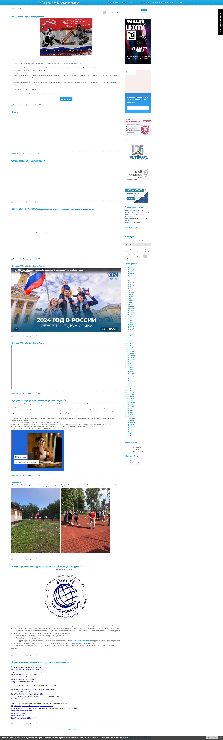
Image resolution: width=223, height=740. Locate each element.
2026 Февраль (131, 426)
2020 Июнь (130, 300)
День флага (16, 482)
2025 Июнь (130, 410)
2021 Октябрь (131, 328)
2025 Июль (130, 412)
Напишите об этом (138, 108)
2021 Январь (130, 310)
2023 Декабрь (131, 377)
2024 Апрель (130, 385)
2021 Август (130, 324)
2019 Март (130, 271)
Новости (15, 105)
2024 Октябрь (131, 394)
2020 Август (130, 304)
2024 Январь (130, 379)
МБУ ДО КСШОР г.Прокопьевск (61, 2)
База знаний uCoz (135, 465)
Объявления (128, 220)
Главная (13, 8)
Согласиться (212, 737)
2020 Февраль (131, 293)
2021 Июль (130, 322)
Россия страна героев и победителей (27, 16)
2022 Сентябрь (131, 349)
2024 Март (130, 383)
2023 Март (130, 361)
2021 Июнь (130, 320)
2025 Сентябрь (131, 416)
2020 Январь (130, 291)
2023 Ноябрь (130, 375)
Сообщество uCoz (135, 463)
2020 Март (130, 295)
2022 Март (130, 338)
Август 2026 (137, 240)
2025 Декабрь (131, 422)
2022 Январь (130, 334)
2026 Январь (130, 424)
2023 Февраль (131, 359)
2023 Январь (130, 357)
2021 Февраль (131, 312)
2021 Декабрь (131, 332)
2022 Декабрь (131, 355)
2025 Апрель (130, 406)
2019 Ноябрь (130, 287)
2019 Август (130, 281)
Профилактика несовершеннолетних (28, 160)
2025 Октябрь (131, 418)
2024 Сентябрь (131, 393)
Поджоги (15, 112)
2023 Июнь (130, 367)
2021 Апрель (130, 316)
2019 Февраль (131, 269)
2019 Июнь (130, 277)
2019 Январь (130, 267)
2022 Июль (130, 345)
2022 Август (130, 347)
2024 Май (129, 387)
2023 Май (129, 365)
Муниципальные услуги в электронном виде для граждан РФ (38, 400)
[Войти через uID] (138, 231)
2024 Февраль (131, 381)
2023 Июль (130, 369)
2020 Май (129, 298)
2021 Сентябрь (131, 326)
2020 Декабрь (131, 308)
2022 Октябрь (131, 351)
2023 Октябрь (131, 373)
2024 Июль (130, 391)
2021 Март (130, 314)
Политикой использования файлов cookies (113, 738)
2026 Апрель (130, 430)
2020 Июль (130, 302)
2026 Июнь (130, 434)
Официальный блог (135, 461)
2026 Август (130, 438)
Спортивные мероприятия (132, 210)
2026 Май (129, 432)
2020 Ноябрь (130, 306)
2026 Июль (130, 436)
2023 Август (130, 371)
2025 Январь (130, 400)
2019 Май (129, 275)
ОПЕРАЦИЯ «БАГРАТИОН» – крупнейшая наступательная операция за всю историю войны (53, 209)
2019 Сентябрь (131, 283)
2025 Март (130, 404)
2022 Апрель (130, 340)
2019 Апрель (130, 273)
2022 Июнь (130, 343)
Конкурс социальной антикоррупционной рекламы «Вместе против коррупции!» (47, 566)
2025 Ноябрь (130, 420)
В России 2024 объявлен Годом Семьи (28, 266)
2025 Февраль (131, 402)
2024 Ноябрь (130, 396)
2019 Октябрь (131, 285)
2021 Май (129, 318)
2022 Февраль (131, 336)
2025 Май (129, 408)
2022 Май (129, 342)
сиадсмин (30, 105)
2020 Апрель (130, 296)
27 (138, 256)
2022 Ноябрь (130, 353)
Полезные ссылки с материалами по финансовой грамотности (40, 662)
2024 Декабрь (131, 398)
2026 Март (130, 428)
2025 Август (130, 414)
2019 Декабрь (131, 289)
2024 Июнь (130, 389)
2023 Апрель (130, 363)
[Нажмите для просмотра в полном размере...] (66, 37)
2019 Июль (130, 279)
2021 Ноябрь (130, 330)
